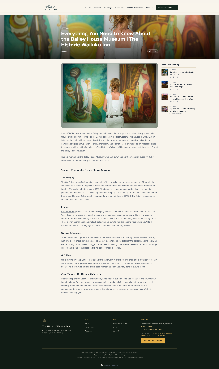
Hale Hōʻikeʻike (67, 211)
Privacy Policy (120, 355)
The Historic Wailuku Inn (108, 147)
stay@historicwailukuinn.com (152, 329)
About (115, 327)
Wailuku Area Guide (120, 323)
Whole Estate (89, 327)
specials (107, 286)
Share (153, 51)
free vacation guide (136, 157)
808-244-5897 (146, 326)
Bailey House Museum (103, 133)
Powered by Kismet (111, 365)
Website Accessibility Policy (104, 355)
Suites (87, 323)
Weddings (88, 331)
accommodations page (71, 289)
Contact (116, 331)
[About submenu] (152, 7)
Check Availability (153, 341)
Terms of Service (133, 357)
